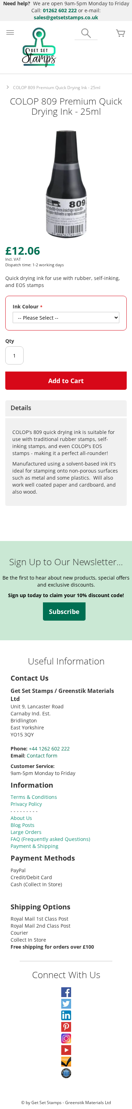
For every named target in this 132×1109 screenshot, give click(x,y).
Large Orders (26, 832)
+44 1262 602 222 (49, 748)
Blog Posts (22, 825)
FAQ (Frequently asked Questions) (50, 839)
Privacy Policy (26, 804)
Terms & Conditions (34, 797)
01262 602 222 (60, 10)
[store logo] (39, 47)
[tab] (66, 408)
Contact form (42, 755)
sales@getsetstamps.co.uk (66, 17)
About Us (21, 818)
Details (21, 407)
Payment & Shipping (34, 846)
